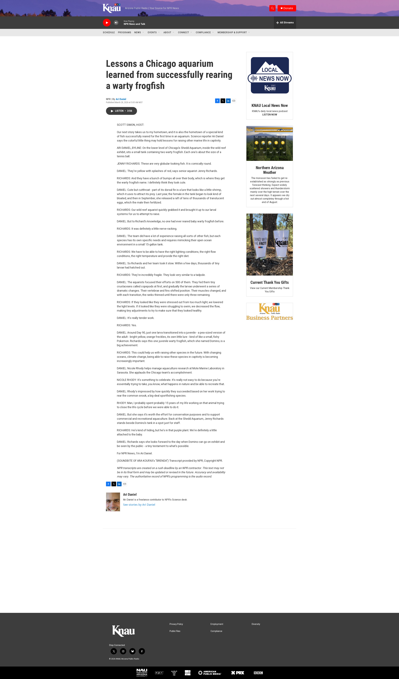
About (167, 32)
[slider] (121, 22)
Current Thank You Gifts (269, 282)
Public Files (175, 631)
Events (152, 32)
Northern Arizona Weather (270, 170)
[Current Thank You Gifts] (269, 245)
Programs (124, 32)
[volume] (116, 22)
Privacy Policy (176, 624)
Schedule (109, 32)
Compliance (203, 32)
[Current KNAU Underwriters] (269, 311)
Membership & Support (232, 32)
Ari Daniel (121, 99)
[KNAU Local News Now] (269, 75)
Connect (183, 32)
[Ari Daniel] (113, 502)
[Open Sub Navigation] (143, 32)
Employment (217, 624)
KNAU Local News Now (270, 105)
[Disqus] (199, 571)
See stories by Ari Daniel (139, 504)
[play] (106, 22)
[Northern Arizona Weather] (269, 143)
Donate (288, 8)
